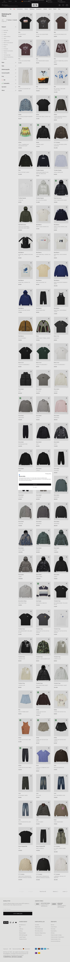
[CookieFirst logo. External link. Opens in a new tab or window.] (19, 474)
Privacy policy (48, 473)
